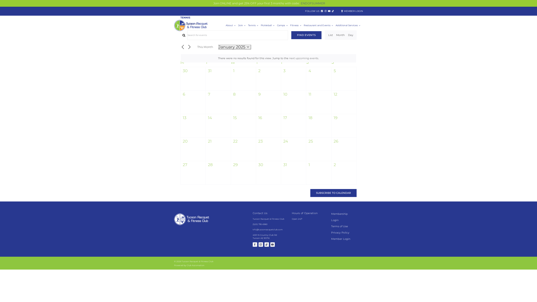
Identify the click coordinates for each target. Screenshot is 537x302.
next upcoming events (303, 58)
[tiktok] (266, 244)
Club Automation (195, 265)
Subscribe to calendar (333, 193)
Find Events (306, 35)
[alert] (268, 58)
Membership (339, 213)
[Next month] (189, 47)
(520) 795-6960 (260, 224)
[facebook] (255, 244)
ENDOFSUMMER (313, 3)
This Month (205, 47)
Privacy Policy (340, 232)
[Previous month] (182, 47)
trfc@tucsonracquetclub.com (268, 229)
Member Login (340, 238)
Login (335, 220)
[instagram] (261, 244)
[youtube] (272, 244)
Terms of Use (339, 226)
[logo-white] (191, 214)
